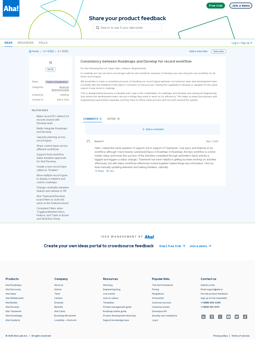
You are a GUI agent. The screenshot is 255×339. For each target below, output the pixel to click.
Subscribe (218, 51)
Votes (113, 118)
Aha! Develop (12, 307)
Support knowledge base (116, 320)
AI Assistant (158, 298)
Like (111, 171)
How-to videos (110, 298)
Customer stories (161, 307)
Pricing (155, 289)
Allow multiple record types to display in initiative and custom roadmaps (52, 179)
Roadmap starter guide (114, 311)
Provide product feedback (214, 293)
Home (35, 51)
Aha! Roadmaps (14, 285)
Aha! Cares (59, 311)
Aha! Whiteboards (15, 298)
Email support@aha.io (212, 289)
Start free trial (172, 246)
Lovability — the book (65, 320)
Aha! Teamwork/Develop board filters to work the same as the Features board (53, 200)
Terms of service (240, 335)
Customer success (161, 302)
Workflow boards (60, 90)
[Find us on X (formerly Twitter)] (220, 317)
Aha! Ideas (11, 293)
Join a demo (200, 246)
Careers (58, 298)
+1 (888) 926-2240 (210, 302)
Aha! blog (108, 285)
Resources (26, 42)
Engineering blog (111, 289)
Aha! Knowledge (14, 315)
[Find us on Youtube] (228, 317)
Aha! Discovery (13, 289)
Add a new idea (198, 51)
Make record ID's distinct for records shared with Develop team (53, 120)
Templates (108, 302)
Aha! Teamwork (13, 311)
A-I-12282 (48, 51)
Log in (155, 320)
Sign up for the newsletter (214, 298)
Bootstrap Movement (65, 315)
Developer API (159, 311)
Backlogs (64, 87)
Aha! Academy (13, 320)
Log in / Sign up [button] (241, 42)
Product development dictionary (119, 315)
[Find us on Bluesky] (237, 317)
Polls (43, 42)
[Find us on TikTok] (245, 317)
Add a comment (155, 129)
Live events (109, 293)
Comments (92, 118)
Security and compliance (164, 315)
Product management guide (117, 307)
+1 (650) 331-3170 (210, 307)
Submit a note (208, 285)
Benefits (58, 307)
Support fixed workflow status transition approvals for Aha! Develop (51, 158)
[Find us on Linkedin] (203, 317)
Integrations (158, 293)
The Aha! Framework (162, 285)
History (58, 289)
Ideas (8, 42)
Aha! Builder (12, 302)
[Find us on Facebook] (212, 317)
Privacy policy (220, 335)
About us (58, 285)
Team (57, 293)
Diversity (58, 302)
